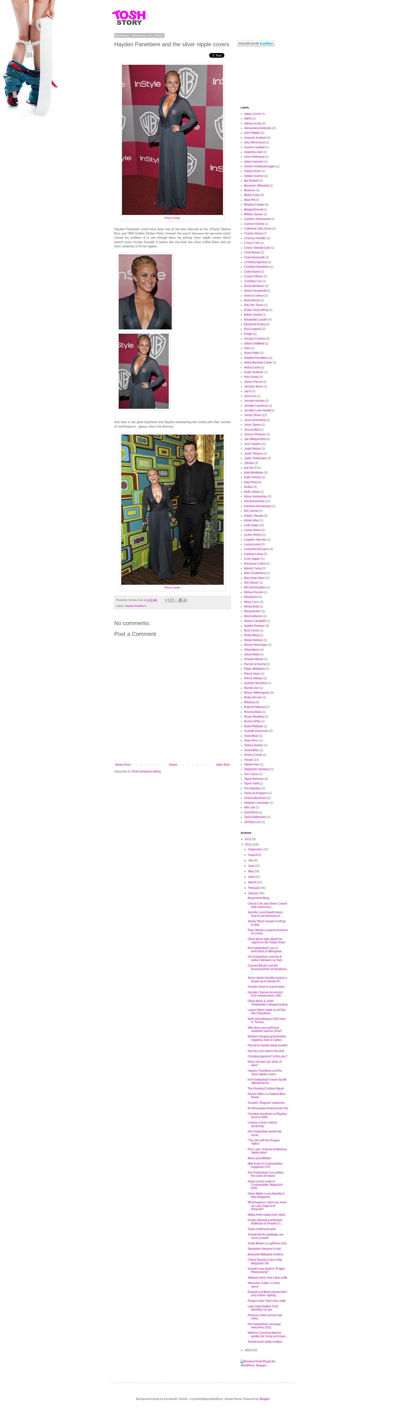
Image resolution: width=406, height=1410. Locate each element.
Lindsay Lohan (253, 554)
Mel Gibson (251, 582)
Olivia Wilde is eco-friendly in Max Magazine (266, 1195)
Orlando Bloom (253, 659)
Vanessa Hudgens (256, 793)
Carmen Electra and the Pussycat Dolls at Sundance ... (267, 969)
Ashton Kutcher (254, 176)
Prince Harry (252, 673)
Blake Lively (252, 195)
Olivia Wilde (251, 654)
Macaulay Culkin (254, 563)
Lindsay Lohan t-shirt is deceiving (262, 1124)
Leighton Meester (255, 539)
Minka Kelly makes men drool (266, 1214)
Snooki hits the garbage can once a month (265, 1236)
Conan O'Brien (253, 276)
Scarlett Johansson (256, 731)
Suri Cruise (251, 774)
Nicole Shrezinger (255, 644)
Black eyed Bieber (259, 1158)
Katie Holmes (252, 477)
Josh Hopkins (253, 444)
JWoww (249, 463)
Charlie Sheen (253, 233)
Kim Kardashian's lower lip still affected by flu (267, 1081)
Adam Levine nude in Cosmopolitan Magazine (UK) (265, 1185)
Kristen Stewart (253, 515)
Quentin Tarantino (255, 683)
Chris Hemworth (254, 257)
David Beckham (254, 286)
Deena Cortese (254, 295)
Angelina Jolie (253, 152)
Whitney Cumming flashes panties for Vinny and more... (268, 1334)
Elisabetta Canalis (255, 319)
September (255, 849)
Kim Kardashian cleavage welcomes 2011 (264, 1325)
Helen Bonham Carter (258, 362)
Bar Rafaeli (251, 180)
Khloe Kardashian (255, 496)
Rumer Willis (252, 721)
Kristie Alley (251, 520)
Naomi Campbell (255, 621)
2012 (248, 839)
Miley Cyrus (251, 602)
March (252, 882)
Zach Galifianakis (255, 817)
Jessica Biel (251, 429)
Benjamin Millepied (256, 185)
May (251, 871)
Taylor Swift (251, 783)
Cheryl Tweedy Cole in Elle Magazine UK (265, 1261)
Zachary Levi (252, 822)
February (254, 888)
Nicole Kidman (253, 640)
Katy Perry (250, 482)
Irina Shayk (251, 376)
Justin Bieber (252, 448)
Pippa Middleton (254, 668)
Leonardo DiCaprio (256, 549)
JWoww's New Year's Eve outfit (267, 1277)
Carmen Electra (254, 223)
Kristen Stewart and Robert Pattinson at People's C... (265, 1222)
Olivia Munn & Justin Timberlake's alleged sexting (268, 1002)
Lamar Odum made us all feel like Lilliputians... (266, 1011)
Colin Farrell (252, 271)
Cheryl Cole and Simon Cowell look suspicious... (267, 905)
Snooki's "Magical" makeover (266, 1102)
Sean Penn (251, 740)
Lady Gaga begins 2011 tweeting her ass (263, 1308)
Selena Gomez (253, 745)
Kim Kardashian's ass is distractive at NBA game (264, 949)
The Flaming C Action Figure (266, 1088)
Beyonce (249, 190)
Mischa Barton (253, 616)
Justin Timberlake (255, 458)
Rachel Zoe (251, 688)
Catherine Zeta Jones (258, 228)
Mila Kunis (251, 597)
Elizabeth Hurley (254, 324)
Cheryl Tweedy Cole (257, 247)
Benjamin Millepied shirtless (266, 1254)
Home (173, 764)
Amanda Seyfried (255, 137)
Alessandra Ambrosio (257, 128)
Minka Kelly (251, 606)
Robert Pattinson (254, 707)
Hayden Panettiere (135, 605)
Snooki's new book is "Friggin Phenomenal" (266, 1270)
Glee (247, 348)
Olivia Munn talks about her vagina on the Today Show (266, 940)
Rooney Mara (253, 712)
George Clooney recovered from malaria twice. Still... (265, 994)
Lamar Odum (252, 530)
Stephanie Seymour (256, 769)
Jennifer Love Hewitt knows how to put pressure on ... (265, 914)
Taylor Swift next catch (262, 1229)
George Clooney (254, 338)
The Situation (252, 788)
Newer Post (122, 764)
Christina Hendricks (256, 266)
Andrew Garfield (254, 147)
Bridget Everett (253, 209)
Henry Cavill (252, 367)
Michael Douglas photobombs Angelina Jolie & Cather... (267, 1038)
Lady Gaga (251, 525)
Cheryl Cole (251, 243)
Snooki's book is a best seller (266, 986)
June (251, 865)
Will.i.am (249, 807)
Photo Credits (172, 218)
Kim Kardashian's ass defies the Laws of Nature (266, 1174)
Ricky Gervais (253, 697)
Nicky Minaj (251, 635)
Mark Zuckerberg (255, 573)
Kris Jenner (251, 510)
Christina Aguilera (255, 262)
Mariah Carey (253, 568)
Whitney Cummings (256, 802)
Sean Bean (251, 735)
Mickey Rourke (253, 592)
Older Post (223, 764)
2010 (248, 1350)
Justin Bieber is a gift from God (267, 1243)
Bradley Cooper (254, 204)
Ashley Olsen (252, 171)
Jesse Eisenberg (254, 420)
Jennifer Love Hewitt (257, 410)
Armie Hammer (253, 161)
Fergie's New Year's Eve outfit (266, 1301)
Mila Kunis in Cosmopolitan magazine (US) (265, 1165)
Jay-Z (247, 391)
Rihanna (249, 702)
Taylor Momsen (254, 778)
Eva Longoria (252, 329)
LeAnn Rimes (253, 534)
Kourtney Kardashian (257, 506)
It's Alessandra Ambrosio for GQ (268, 1108)
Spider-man (251, 764)
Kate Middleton (253, 472)
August (253, 854)
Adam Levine (252, 113)
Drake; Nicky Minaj (256, 310)
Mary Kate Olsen (254, 578)
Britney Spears (253, 214)
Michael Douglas (255, 587)
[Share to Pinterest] (185, 600)
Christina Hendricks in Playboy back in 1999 (267, 1115)
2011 (248, 844)
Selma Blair (251, 750)
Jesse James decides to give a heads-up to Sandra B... (267, 979)
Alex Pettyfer (252, 132)
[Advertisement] (172, 750)
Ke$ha (248, 487)
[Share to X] (176, 600)
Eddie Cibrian (253, 314)
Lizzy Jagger (252, 558)
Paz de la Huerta (254, 664)
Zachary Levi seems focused (266, 1051)
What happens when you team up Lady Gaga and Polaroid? (267, 1206)
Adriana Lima (252, 123)
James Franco (253, 381)
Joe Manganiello (254, 439)
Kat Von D (250, 468)
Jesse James (252, 424)
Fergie (248, 334)
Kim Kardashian (254, 501)
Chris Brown (252, 252)
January (253, 893)
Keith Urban (251, 491)
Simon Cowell (253, 755)
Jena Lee (250, 396)
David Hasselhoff (255, 290)
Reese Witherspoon (256, 692)
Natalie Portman (254, 625)
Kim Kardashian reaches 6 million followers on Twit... (266, 958)
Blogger (264, 1399)
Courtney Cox (253, 281)
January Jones (253, 386)
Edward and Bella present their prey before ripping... (267, 1293)
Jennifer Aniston (254, 400)
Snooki (248, 759)
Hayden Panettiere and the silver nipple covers (265, 1072)
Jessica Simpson (255, 434)
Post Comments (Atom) (146, 771)
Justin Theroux (253, 453)
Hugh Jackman (253, 372)
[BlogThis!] (171, 600)
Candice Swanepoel (257, 219)
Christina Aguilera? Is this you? (267, 1056)
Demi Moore (252, 300)
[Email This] (167, 600)
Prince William (253, 678)
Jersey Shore (252, 415)
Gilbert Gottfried (254, 343)
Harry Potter (251, 353)
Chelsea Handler (255, 238)
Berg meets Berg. (259, 898)
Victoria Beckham (255, 798)
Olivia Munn (251, 649)
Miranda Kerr (252, 611)
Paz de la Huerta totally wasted (267, 1045)
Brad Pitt (249, 200)
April (251, 877)
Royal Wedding (254, 716)
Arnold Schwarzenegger (259, 166)
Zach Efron (251, 812)
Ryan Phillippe (253, 726)
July (251, 860)
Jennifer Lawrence (256, 405)
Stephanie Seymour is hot (264, 1248)
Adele (248, 118)
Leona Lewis (252, 544)
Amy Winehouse (254, 142)
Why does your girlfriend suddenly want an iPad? (265, 1029)
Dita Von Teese (253, 305)
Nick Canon (251, 630)
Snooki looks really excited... (266, 1341)
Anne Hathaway (254, 156)
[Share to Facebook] (180, 600)
